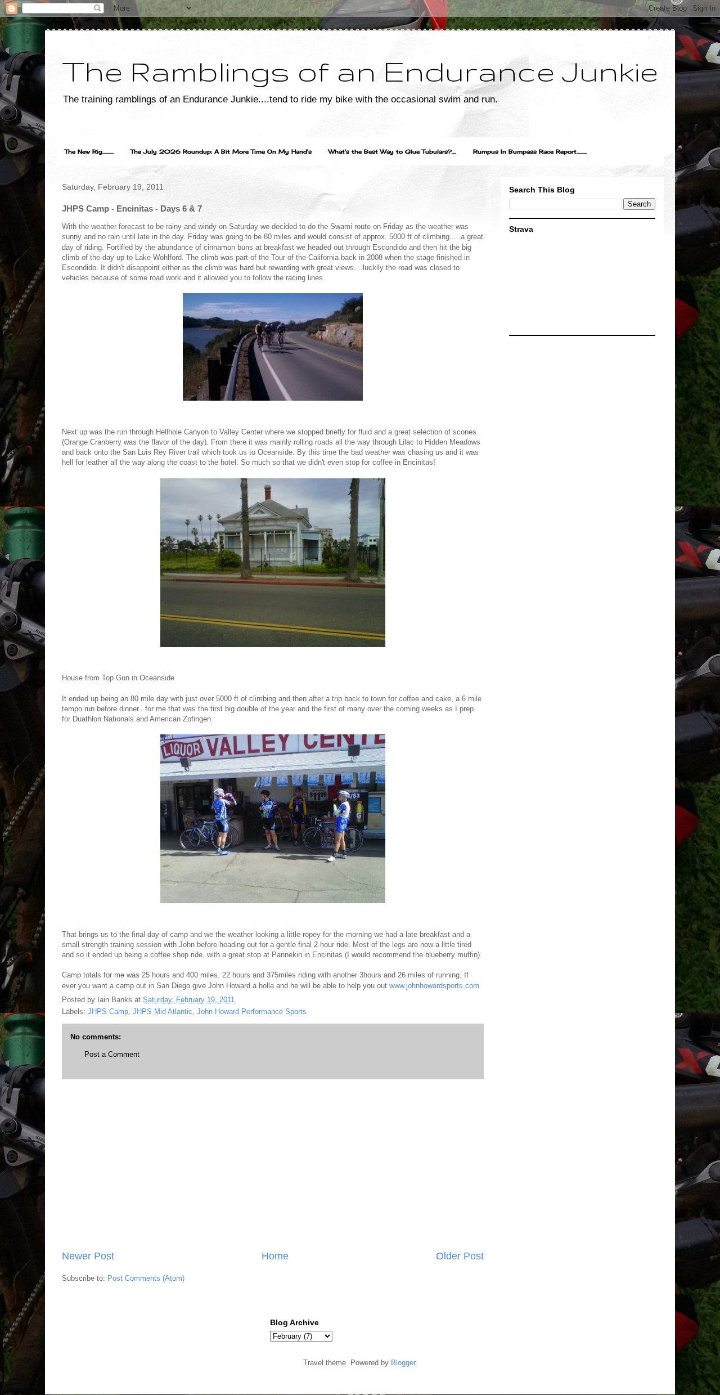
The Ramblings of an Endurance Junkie (360, 71)
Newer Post (88, 1256)
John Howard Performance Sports (252, 1011)
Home (275, 1256)
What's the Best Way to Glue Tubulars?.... (392, 151)
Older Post (460, 1256)
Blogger (403, 1362)
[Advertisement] (272, 1164)
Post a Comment (112, 1054)
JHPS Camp (108, 1011)
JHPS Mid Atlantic (162, 1011)
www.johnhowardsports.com (434, 985)
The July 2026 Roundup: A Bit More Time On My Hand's (221, 151)
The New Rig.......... (89, 151)
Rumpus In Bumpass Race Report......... (530, 151)
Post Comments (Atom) (145, 1278)
